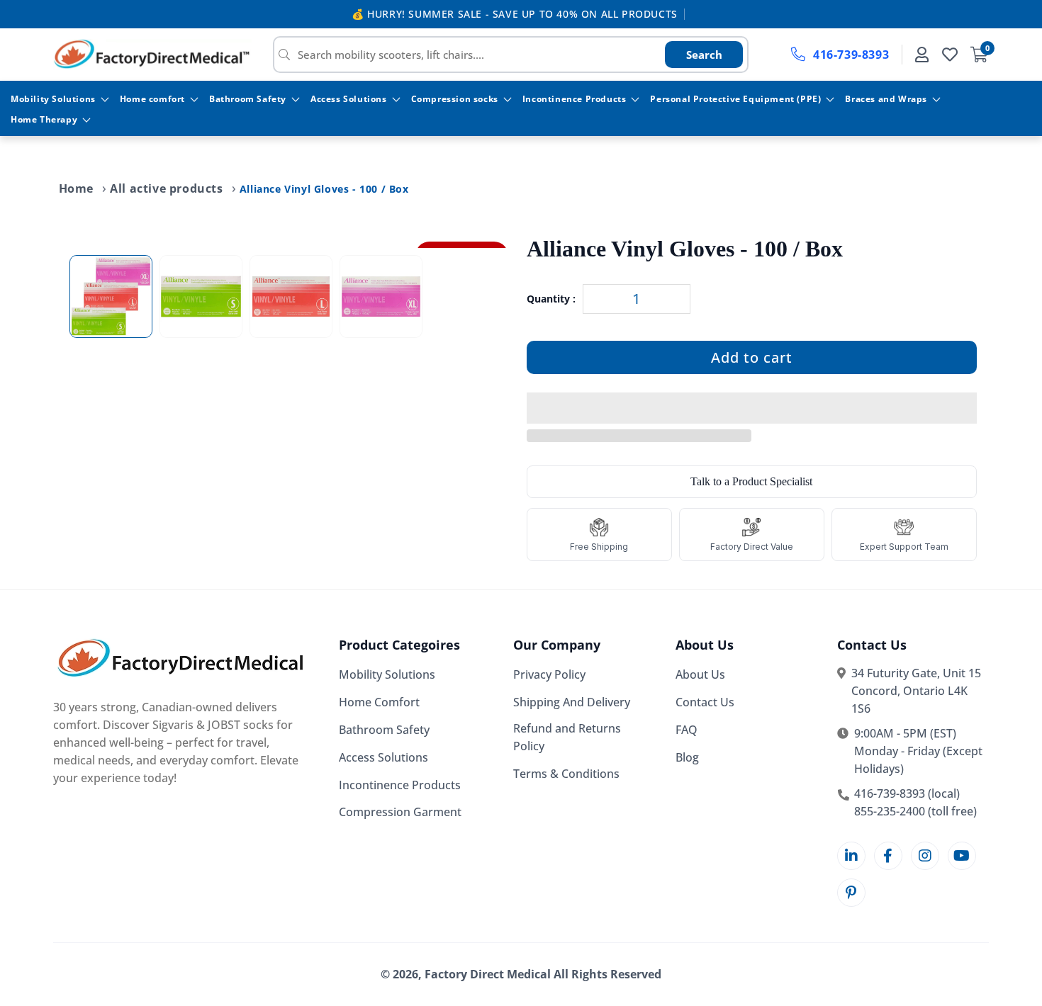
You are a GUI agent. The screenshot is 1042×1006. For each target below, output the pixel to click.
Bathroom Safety (247, 99)
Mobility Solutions (53, 99)
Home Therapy (44, 119)
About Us (700, 674)
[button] (752, 408)
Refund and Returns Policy (567, 737)
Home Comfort (379, 702)
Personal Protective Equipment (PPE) (735, 99)
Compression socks (454, 99)
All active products (166, 188)
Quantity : (551, 298)
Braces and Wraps (886, 99)
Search (704, 54)
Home (76, 188)
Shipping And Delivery (571, 702)
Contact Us (705, 702)
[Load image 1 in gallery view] (110, 296)
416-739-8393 (851, 54)
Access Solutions (348, 99)
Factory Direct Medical (488, 974)
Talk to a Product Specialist (751, 481)
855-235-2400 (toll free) (915, 811)
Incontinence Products (574, 99)
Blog (687, 757)
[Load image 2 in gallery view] (200, 296)
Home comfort (152, 99)
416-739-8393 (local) (907, 793)
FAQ (687, 729)
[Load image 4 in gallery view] (381, 296)
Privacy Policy (549, 674)
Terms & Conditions (566, 773)
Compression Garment (400, 812)
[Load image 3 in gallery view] (291, 296)
